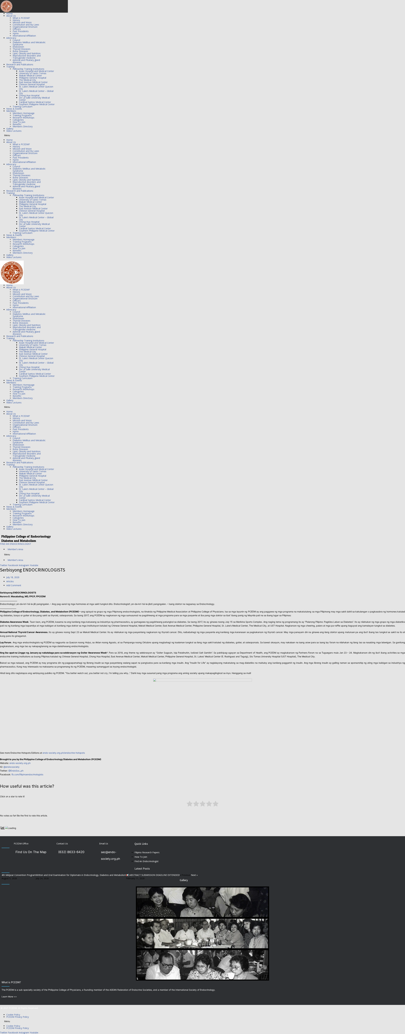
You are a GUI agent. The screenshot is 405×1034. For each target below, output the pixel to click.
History (16, 20)
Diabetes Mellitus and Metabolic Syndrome (29, 43)
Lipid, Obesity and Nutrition (26, 53)
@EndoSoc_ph (15, 770)
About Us (11, 15)
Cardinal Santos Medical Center (35, 102)
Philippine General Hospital (32, 77)
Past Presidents (21, 31)
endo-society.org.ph (20, 763)
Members (11, 110)
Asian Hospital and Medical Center (36, 71)
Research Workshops (23, 117)
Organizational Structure (25, 26)
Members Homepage (23, 113)
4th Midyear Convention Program (19, 875)
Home (9, 13)
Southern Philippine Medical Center (37, 104)
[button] (202, 135)
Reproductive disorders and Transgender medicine (27, 56)
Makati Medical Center (30, 75)
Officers (17, 29)
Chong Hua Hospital (29, 95)
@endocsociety (11, 766)
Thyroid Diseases (21, 48)
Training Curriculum (22, 106)
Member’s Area (14, 549)
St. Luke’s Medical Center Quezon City (36, 87)
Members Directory (23, 126)
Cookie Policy (13, 1014)
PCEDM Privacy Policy (17, 1016)
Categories (18, 119)
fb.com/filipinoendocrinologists (27, 774)
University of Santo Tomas (32, 73)
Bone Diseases (20, 51)
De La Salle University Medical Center (34, 98)
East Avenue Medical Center (33, 82)
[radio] (190, 804)
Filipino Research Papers (146, 852)
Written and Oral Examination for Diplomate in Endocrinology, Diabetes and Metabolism (81, 875)
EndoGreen (18, 46)
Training (10, 66)
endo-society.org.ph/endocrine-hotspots (64, 752)
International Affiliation (24, 35)
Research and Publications (19, 64)
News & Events (14, 108)
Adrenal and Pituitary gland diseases (26, 61)
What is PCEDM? (21, 17)
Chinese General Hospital (32, 84)
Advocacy (11, 37)
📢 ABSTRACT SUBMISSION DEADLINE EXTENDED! (153, 875)
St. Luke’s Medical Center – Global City (36, 92)
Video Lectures (14, 130)
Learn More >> (9, 996)
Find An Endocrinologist (146, 861)
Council (16, 40)
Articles (10, 581)
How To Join (19, 121)
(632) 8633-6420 (71, 852)
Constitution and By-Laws (26, 24)
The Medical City (27, 79)
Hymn (16, 33)
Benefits (17, 124)
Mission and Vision (22, 22)
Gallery (9, 128)
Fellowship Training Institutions (28, 68)
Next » (194, 875)
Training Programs (22, 115)
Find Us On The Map (31, 852)
